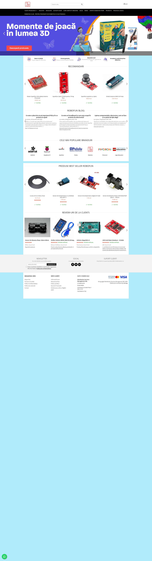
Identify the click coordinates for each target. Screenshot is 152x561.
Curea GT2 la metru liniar (37, 196)
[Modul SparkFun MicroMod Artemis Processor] (37, 83)
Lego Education (119, 155)
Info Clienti (55, 276)
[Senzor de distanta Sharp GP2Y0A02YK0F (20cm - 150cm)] (115, 182)
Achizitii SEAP (57, 10)
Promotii (109, 10)
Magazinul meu (30, 276)
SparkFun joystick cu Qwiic (89, 96)
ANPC (52, 290)
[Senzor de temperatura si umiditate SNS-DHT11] (63, 182)
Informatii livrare (55, 279)
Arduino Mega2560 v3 (83, 240)
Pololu (76, 155)
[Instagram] (79, 264)
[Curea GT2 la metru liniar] (37, 182)
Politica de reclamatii (30, 286)
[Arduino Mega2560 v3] (89, 227)
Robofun (90, 155)
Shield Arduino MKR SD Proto (114, 96)
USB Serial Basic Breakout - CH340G (113, 240)
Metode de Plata (55, 281)
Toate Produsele (30, 10)
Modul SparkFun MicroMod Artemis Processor (37, 97)
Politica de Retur (55, 283)
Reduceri (49, 10)
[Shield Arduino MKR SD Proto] (115, 83)
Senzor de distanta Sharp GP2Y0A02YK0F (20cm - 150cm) (115, 196)
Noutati (41, 10)
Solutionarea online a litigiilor (58, 288)
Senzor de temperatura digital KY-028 (89, 196)
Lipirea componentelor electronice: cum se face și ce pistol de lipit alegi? (110, 116)
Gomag (125, 283)
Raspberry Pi (47, 155)
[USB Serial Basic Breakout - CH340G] (115, 227)
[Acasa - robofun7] (33, 4)
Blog (81, 10)
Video (86, 10)
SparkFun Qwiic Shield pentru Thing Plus (63, 97)
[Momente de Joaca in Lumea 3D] (76, 36)
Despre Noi (27, 279)
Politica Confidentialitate (31, 283)
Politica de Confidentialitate (44, 268)
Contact (27, 288)
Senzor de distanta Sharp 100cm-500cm (37, 240)
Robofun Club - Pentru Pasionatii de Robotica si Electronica (45, 14)
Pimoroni (104, 155)
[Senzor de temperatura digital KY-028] (89, 182)
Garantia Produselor (56, 286)
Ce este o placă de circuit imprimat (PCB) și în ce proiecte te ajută (42, 116)
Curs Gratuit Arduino (70, 10)
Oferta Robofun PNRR (97, 10)
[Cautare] (81, 4)
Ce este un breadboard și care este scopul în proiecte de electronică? (76, 116)
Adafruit (33, 155)
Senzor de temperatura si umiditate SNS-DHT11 (63, 196)
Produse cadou (118, 10)
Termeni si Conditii (29, 281)
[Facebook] (72, 264)
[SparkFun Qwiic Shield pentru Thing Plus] (63, 83)
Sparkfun (61, 155)
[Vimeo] (76, 264)
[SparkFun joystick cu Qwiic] (89, 83)
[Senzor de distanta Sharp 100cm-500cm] (37, 227)
